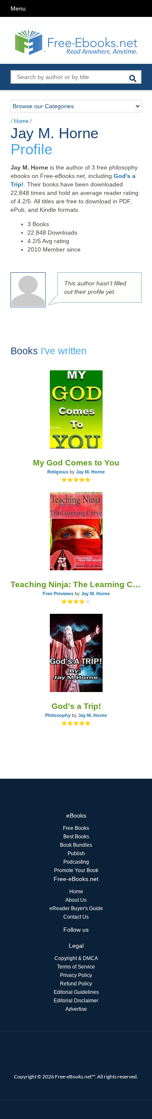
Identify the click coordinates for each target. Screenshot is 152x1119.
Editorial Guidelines (76, 992)
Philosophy (58, 715)
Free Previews (58, 593)
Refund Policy (76, 984)
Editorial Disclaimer (76, 1001)
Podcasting (76, 862)
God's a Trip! (76, 706)
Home (21, 121)
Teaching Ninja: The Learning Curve (76, 584)
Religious (57, 471)
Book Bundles (76, 845)
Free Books (76, 828)
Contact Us (76, 917)
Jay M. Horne (90, 471)
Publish (76, 853)
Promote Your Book (76, 870)
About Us (76, 900)
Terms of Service (76, 967)
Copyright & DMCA (76, 958)
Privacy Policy (76, 975)
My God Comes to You (76, 462)
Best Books (76, 837)
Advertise (76, 1009)
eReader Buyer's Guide (76, 908)
